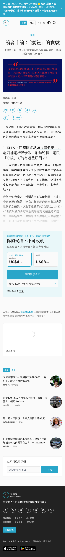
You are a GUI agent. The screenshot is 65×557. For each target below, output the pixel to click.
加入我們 (30, 517)
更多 (13, 369)
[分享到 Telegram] (27, 110)
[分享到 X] (12, 110)
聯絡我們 (19, 517)
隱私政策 (37, 541)
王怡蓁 (6, 446)
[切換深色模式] (49, 23)
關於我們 (7, 517)
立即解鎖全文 (32, 274)
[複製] (5, 110)
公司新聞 (30, 522)
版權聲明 (19, 522)
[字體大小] (39, 23)
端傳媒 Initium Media (20, 541)
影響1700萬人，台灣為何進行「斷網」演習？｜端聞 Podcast (25, 399)
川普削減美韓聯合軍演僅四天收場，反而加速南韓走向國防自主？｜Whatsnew (25, 440)
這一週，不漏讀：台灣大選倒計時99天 (24, 418)
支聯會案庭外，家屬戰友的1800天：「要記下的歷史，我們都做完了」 (24, 379)
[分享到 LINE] (34, 110)
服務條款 (47, 541)
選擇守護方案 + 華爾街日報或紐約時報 (24, 283)
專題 (32, 35)
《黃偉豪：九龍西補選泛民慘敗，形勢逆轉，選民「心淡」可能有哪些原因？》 (32, 152)
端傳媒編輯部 (26, 312)
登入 (21, 291)
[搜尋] (54, 23)
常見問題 (7, 522)
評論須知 (10, 351)
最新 (6, 369)
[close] (61, 8)
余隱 (5, 384)
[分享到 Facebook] (20, 110)
